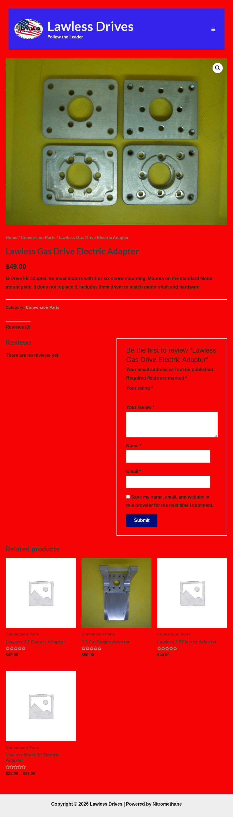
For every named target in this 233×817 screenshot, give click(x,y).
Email (133, 471)
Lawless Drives (90, 26)
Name (134, 445)
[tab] (18, 327)
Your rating (139, 388)
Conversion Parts (38, 237)
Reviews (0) (18, 327)
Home (11, 237)
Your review (140, 407)
